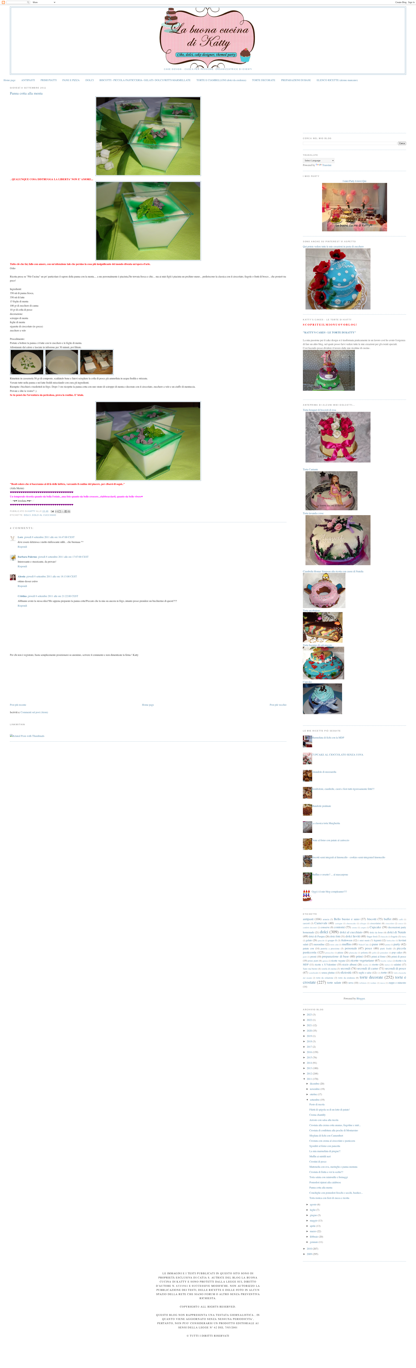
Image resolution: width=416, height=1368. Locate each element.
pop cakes (397, 952)
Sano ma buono (310, 968)
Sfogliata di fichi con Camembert (326, 1135)
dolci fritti (335, 936)
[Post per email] (52, 511)
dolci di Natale (396, 932)
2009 (310, 1254)
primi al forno (378, 956)
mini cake (334, 944)
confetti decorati (310, 927)
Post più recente (18, 704)
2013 (310, 1068)
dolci (27, 515)
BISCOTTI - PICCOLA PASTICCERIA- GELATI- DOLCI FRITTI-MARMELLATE (145, 80)
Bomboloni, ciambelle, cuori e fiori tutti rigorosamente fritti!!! (343, 788)
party (397, 944)
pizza (340, 952)
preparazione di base (335, 956)
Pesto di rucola (317, 1104)
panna (387, 944)
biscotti (371, 919)
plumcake (353, 952)
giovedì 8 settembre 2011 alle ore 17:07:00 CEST (63, 556)
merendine (319, 944)
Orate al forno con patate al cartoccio (330, 840)
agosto (313, 1204)
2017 (310, 1046)
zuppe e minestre (397, 982)
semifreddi (313, 972)
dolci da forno (376, 932)
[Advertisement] (34, 679)
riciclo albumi (349, 964)
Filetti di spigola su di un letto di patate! (329, 1109)
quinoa (325, 960)
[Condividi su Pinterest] (69, 511)
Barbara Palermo (27, 557)
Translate (327, 165)
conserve (325, 927)
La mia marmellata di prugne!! (324, 1151)
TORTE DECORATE (263, 80)
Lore (20, 537)
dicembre (315, 1083)
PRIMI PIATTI (49, 80)
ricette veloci (386, 960)
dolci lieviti (353, 936)
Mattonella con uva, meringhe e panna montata (333, 1166)
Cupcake (375, 927)
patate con (308, 948)
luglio (313, 1209)
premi (313, 956)
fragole (394, 936)
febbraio (314, 1236)
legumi (377, 940)
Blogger (361, 998)
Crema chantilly (317, 1114)
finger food (372, 936)
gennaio (314, 1242)
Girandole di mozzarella (324, 771)
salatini (397, 964)
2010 (310, 1248)
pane (375, 944)
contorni (339, 927)
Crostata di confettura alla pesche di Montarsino (333, 1130)
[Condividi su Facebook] (65, 511)
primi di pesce (398, 956)
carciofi (306, 923)
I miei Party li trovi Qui (354, 181)
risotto (375, 964)
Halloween (346, 940)
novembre (315, 1089)
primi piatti (313, 960)
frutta (404, 936)
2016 (310, 1052)
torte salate (334, 982)
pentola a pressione (330, 948)
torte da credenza (346, 977)
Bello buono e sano (347, 919)
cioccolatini (375, 923)
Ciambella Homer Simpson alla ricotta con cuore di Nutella (333, 571)
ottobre (314, 1094)
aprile (313, 1225)
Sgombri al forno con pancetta (324, 1146)
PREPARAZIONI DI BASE (296, 80)
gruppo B (332, 940)
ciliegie (363, 923)
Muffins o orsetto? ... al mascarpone (330, 874)
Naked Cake (363, 944)
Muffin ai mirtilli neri (320, 1156)
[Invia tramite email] (56, 511)
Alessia (21, 576)
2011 (310, 1078)
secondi (345, 968)
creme (354, 927)
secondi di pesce (395, 968)
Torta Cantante (310, 469)
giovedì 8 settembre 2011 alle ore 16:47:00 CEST (49, 537)
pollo (374, 952)
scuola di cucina (328, 968)
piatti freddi (386, 948)
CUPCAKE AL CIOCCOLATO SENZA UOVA (337, 754)
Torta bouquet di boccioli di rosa (319, 409)
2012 (310, 1073)
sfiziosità (345, 972)
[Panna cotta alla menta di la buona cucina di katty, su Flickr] (148, 175)
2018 (310, 1041)
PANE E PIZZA (71, 80)
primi (359, 956)
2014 (310, 1062)
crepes (363, 927)
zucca (382, 982)
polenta (364, 952)
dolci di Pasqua (317, 936)
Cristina (22, 596)
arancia (326, 919)
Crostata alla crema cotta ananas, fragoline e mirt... (335, 1125)
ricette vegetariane (362, 960)
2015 (310, 1057)
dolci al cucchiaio (44, 515)
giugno (314, 1215)
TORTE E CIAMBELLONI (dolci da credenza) (221, 80)
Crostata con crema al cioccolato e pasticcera (332, 1140)
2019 (310, 1036)
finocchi (384, 936)
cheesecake (351, 923)
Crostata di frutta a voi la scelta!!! (326, 1172)
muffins (346, 944)
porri (305, 956)
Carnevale (320, 923)
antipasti (308, 919)
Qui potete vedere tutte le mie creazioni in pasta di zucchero (333, 246)
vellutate (363, 982)
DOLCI (89, 80)
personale (351, 948)
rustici (387, 964)
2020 (310, 1030)
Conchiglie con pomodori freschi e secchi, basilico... (336, 1192)
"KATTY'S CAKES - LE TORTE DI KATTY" (329, 332)
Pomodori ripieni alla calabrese (325, 1182)
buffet (387, 919)
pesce (368, 948)
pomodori (384, 952)
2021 (310, 1025)
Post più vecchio (278, 704)
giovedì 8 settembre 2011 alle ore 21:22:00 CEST (53, 596)
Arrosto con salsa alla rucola (323, 1120)
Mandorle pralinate (321, 806)
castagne (338, 923)
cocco (400, 923)
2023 (310, 1014)
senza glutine (328, 972)
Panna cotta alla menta (320, 1187)
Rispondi (22, 546)
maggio (314, 1220)
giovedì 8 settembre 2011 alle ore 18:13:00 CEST (51, 576)
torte (384, 972)
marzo (313, 1231)
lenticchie (391, 940)
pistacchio (329, 952)
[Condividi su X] (62, 511)
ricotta (365, 964)
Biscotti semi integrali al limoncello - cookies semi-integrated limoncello (348, 857)
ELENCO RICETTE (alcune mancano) (337, 80)
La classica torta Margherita (326, 823)
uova (350, 982)
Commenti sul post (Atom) (34, 712)
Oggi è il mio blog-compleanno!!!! (329, 891)
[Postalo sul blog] (59, 511)
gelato (309, 940)
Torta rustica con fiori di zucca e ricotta (329, 1198)
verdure (373, 982)
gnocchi (321, 940)
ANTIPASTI (28, 80)
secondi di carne (367, 968)
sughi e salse (364, 972)
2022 (310, 1019)
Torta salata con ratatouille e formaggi (328, 1177)
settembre (315, 1099)
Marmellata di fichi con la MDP (328, 737)
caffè (401, 919)
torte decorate (371, 977)
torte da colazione (324, 977)
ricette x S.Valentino (325, 964)
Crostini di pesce (317, 1161)
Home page (9, 80)
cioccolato (389, 923)
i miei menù (364, 940)
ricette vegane (338, 960)
